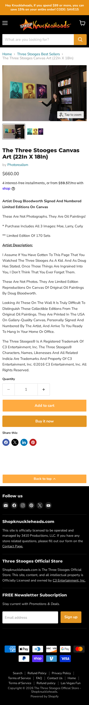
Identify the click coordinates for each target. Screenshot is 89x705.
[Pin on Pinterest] (33, 442)
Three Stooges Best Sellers (38, 54)
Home (7, 54)
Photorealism (17, 164)
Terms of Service (19, 678)
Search (17, 673)
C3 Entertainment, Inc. (69, 580)
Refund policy (46, 683)
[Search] (80, 39)
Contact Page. (12, 546)
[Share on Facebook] (5, 442)
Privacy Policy (61, 673)
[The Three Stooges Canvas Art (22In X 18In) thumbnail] (14, 131)
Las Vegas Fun (70, 683)
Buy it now (44, 421)
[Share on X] (15, 442)
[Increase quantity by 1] (44, 389)
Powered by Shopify (45, 696)
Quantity (8, 379)
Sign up (71, 617)
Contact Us (54, 678)
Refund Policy (37, 673)
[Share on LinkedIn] (24, 442)
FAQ (39, 678)
